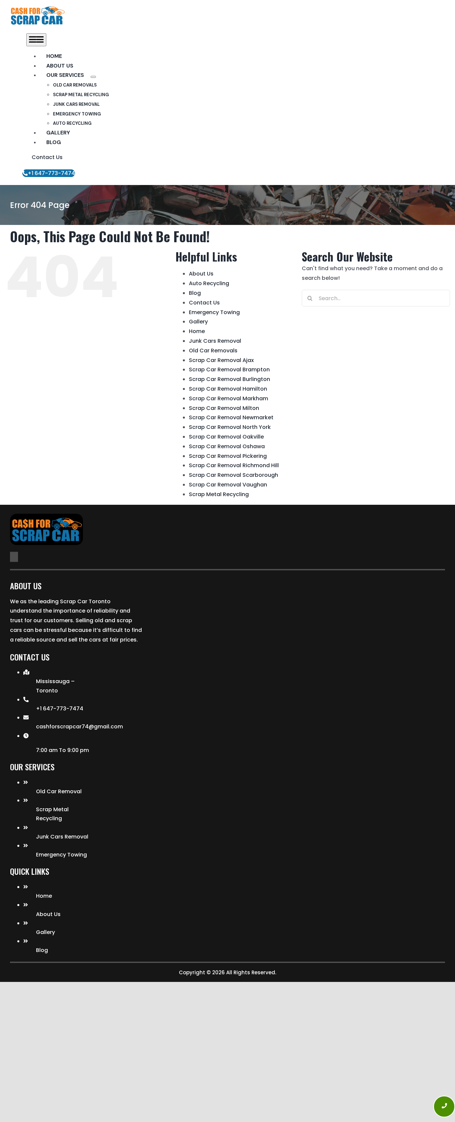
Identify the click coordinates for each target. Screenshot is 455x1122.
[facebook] (11, 557)
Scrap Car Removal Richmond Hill (234, 465)
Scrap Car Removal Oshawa (227, 446)
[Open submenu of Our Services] (93, 77)
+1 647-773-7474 (59, 708)
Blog (195, 293)
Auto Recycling (209, 283)
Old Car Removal (59, 791)
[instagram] (13, 557)
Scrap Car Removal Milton (224, 408)
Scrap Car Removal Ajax (221, 360)
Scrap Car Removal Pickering (228, 456)
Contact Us (204, 302)
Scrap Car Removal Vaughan (228, 484)
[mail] (15, 557)
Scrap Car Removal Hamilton (228, 389)
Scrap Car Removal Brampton (229, 369)
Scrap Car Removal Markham (228, 398)
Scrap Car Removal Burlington (229, 379)
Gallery (198, 321)
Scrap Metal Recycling (219, 494)
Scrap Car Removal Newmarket (231, 417)
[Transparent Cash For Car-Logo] (37, 9)
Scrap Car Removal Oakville (226, 437)
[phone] (17, 557)
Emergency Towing (214, 312)
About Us (201, 274)
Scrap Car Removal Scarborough (233, 475)
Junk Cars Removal (215, 341)
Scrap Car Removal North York (230, 427)
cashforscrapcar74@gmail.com (79, 726)
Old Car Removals (213, 350)
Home (197, 331)
